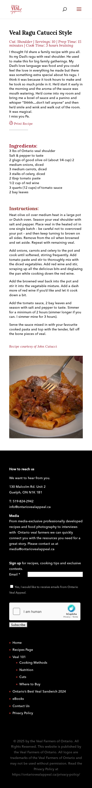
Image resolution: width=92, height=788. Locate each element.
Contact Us (21, 706)
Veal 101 (19, 657)
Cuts (22, 677)
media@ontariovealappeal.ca (31, 549)
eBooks (18, 699)
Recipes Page (23, 650)
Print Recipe (23, 123)
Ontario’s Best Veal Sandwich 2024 (39, 691)
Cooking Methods (33, 662)
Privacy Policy (23, 713)
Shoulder (24, 41)
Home (17, 642)
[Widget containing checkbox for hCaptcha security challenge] (44, 611)
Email (14, 574)
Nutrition (26, 670)
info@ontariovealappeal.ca (30, 507)
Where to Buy (29, 684)
